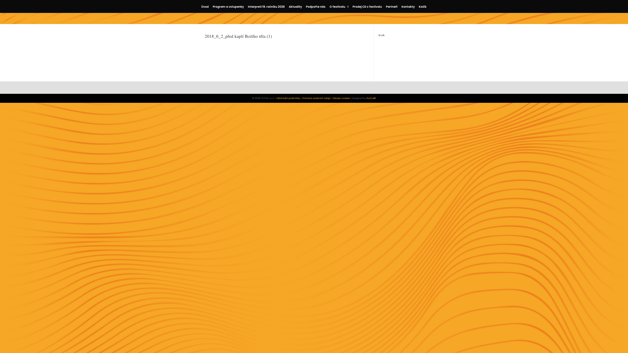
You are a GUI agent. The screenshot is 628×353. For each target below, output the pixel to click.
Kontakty (408, 7)
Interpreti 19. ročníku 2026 (266, 7)
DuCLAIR (371, 98)
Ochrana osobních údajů (316, 98)
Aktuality (295, 7)
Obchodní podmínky (288, 98)
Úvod (205, 7)
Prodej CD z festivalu (367, 7)
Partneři (391, 7)
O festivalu (337, 7)
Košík (423, 7)
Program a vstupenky (228, 7)
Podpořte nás (315, 7)
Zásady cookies (341, 98)
